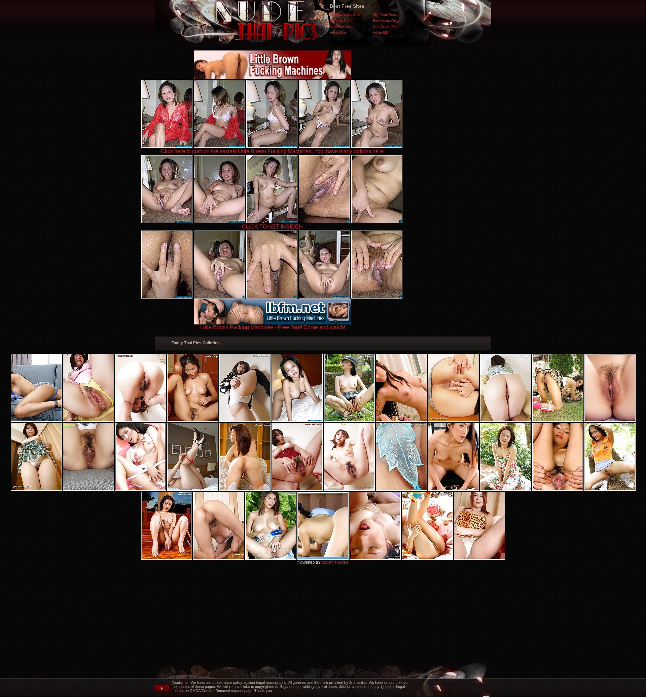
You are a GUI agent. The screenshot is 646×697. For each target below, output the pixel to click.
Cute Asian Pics (385, 27)
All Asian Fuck (341, 21)
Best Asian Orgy (386, 21)
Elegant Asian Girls (345, 14)
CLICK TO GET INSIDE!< (272, 227)
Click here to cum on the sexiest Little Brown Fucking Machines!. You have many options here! (273, 151)
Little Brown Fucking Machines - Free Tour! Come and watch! (272, 327)
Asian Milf (380, 33)
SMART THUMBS (335, 562)
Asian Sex (338, 33)
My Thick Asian (385, 14)
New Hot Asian (342, 27)
